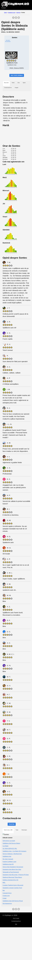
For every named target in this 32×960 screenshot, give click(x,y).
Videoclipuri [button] (24, 830)
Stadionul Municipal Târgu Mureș (12, 877)
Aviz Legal (16, 918)
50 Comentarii (7, 41)
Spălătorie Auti (7, 856)
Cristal (4, 898)
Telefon (11, 824)
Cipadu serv (6, 895)
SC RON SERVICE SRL (10, 848)
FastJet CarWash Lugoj (9, 861)
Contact (3, 8)
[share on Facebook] (13, 18)
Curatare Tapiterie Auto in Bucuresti (13, 885)
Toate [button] (17, 830)
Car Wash (5, 846)
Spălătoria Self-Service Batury (11, 843)
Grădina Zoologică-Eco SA (10, 880)
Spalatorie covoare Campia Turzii (12, 887)
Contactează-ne (16, 921)
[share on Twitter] (16, 18)
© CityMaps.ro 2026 (10, 915)
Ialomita (18, 12)
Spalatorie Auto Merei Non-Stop (12, 869)
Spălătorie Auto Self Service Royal (13, 901)
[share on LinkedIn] (18, 18)
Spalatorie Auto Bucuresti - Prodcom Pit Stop (16, 874)
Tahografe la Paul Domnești (11, 872)
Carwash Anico (7, 893)
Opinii (5, 12)
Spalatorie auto (11, 12)
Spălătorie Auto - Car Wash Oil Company (14, 851)
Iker (4, 890)
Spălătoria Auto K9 (8, 864)
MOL (4, 882)
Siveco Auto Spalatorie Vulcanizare (13, 867)
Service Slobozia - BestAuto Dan (12, 853)
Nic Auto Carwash (8, 859)
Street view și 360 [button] (8, 830)
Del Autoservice (7, 903)
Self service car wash (9, 840)
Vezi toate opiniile (17, 75)
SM (16, 924)
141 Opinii (8, 40)
